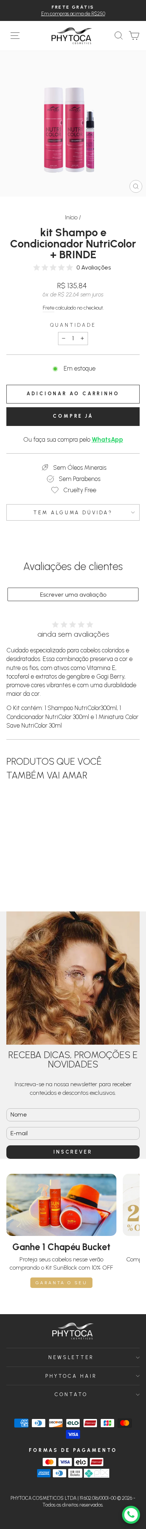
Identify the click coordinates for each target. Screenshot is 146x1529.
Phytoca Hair (71, 1376)
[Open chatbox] (131, 1515)
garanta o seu (62, 1282)
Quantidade (73, 325)
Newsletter (71, 1357)
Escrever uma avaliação (73, 594)
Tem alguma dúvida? (73, 512)
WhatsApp (107, 439)
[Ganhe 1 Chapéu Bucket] (61, 1205)
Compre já (73, 416)
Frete (48, 308)
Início (71, 217)
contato (71, 1394)
